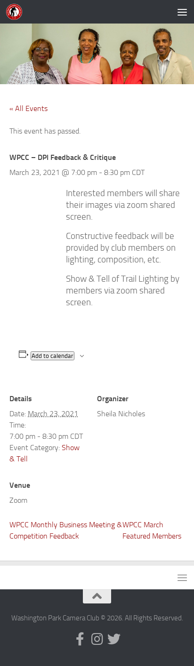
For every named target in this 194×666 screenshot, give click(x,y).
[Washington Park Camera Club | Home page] (16, 12)
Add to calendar (52, 355)
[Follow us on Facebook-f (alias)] (80, 639)
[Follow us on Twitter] (114, 639)
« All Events (28, 108)
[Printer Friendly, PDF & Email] (38, 323)
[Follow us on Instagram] (97, 639)
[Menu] (182, 12)
